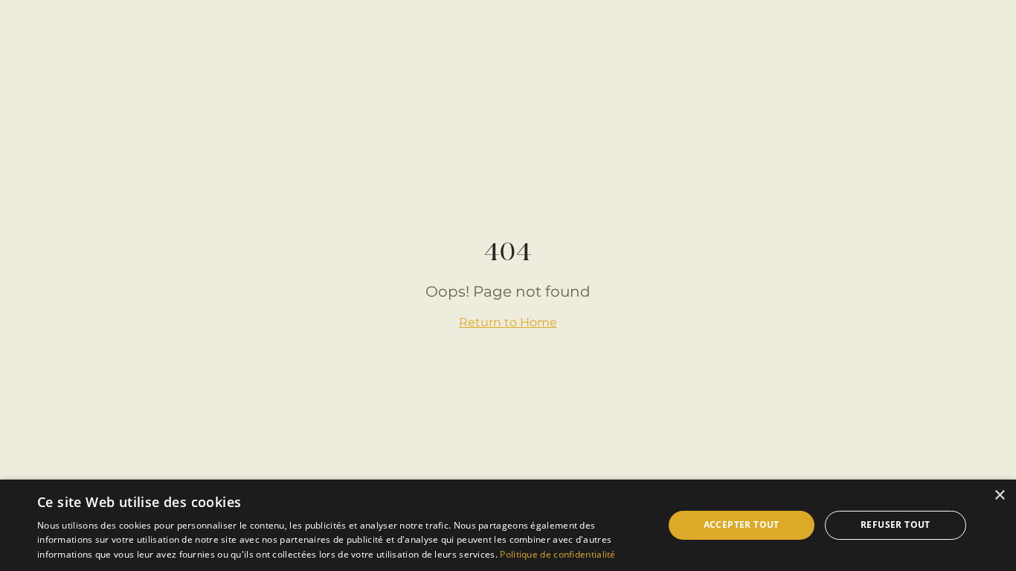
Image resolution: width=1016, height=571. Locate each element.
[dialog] (508, 525)
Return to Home (508, 322)
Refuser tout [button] (895, 524)
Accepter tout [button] (741, 524)
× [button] (999, 495)
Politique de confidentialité (557, 554)
